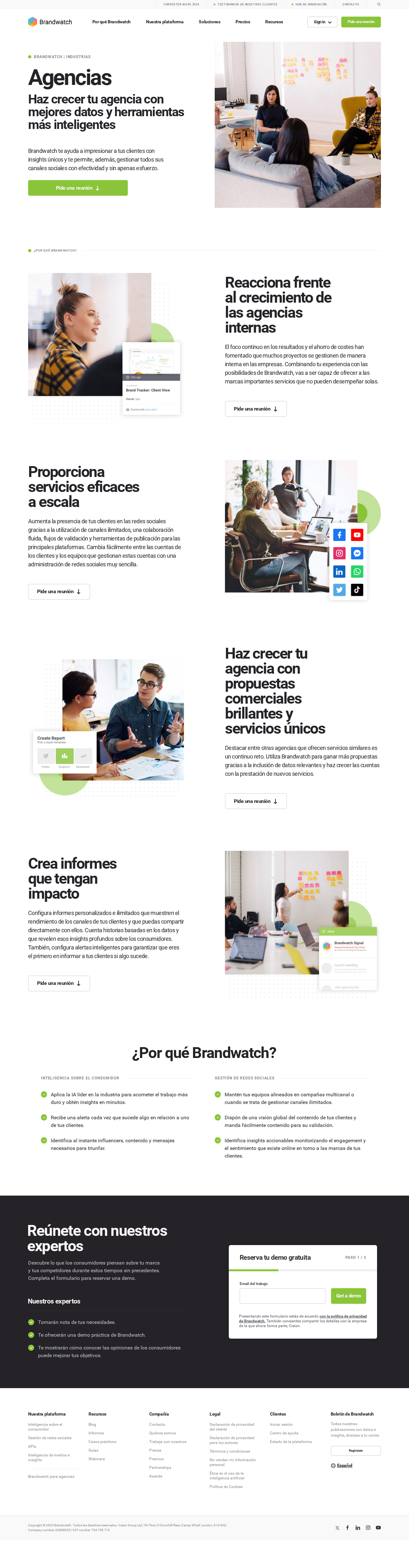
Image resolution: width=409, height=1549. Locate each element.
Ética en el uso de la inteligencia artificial (227, 1475)
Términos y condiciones (230, 1451)
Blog (92, 1424)
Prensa (155, 1450)
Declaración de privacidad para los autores (232, 1440)
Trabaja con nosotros (167, 1441)
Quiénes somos (162, 1433)
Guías (93, 1450)
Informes (96, 1433)
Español (344, 1465)
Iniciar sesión (281, 1424)
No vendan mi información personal (233, 1462)
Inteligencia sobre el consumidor (45, 1427)
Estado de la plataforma (291, 1441)
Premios (156, 1459)
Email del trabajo (254, 1283)
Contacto (157, 1424)
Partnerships (160, 1467)
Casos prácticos (102, 1441)
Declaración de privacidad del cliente (232, 1427)
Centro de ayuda (284, 1433)
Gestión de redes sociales (50, 1438)
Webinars (97, 1459)
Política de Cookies (226, 1487)
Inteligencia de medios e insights (49, 1457)
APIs (32, 1446)
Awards (155, 1476)
